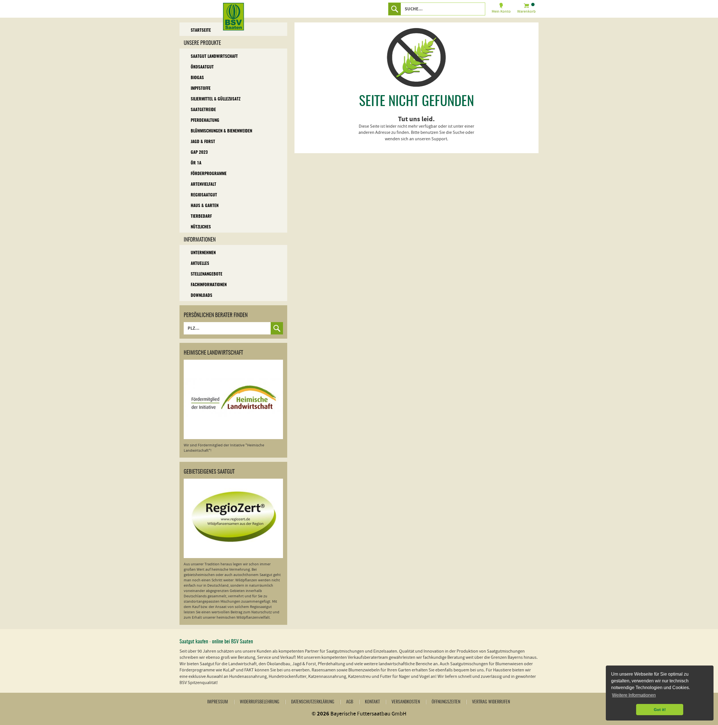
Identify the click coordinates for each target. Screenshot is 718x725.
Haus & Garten (204, 206)
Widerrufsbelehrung (259, 702)
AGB (349, 702)
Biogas (197, 78)
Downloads (201, 295)
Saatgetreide (203, 110)
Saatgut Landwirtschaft (214, 56)
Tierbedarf (201, 216)
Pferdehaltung (205, 120)
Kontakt (372, 702)
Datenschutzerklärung (312, 702)
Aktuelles (200, 263)
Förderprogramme (209, 174)
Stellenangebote (206, 274)
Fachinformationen (209, 285)
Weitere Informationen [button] (634, 695)
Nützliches (201, 227)
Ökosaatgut (202, 67)
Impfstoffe (201, 88)
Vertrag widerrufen (491, 702)
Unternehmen (203, 253)
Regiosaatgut (204, 195)
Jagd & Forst (203, 142)
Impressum (217, 702)
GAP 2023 (199, 152)
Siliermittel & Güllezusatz (215, 99)
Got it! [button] (660, 709)
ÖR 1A (196, 163)
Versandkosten (406, 702)
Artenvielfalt (203, 184)
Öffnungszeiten (446, 702)
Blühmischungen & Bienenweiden (221, 131)
